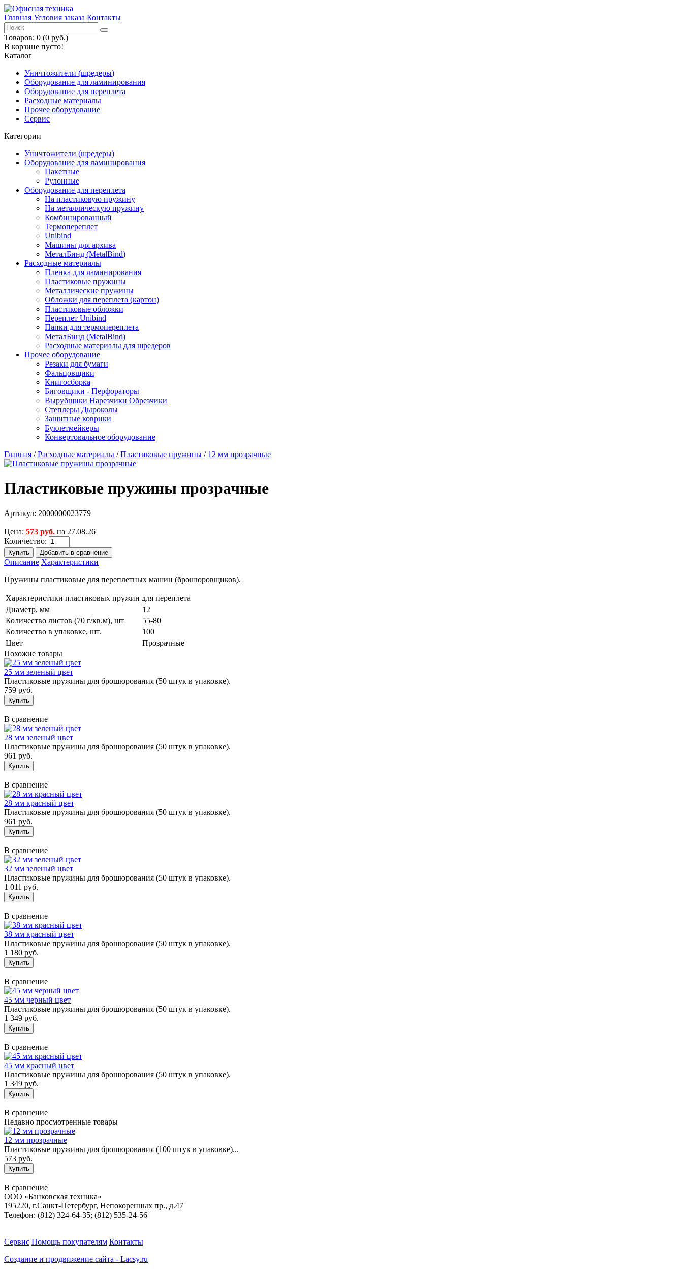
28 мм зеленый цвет (38, 737)
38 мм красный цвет (39, 934)
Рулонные (62, 180)
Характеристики (70, 562)
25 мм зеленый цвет (38, 672)
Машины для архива (80, 244)
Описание (21, 562)
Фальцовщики (69, 373)
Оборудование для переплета (74, 91)
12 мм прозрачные (239, 454)
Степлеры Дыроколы (81, 409)
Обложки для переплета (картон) (102, 299)
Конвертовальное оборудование (100, 437)
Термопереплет (71, 226)
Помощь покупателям (69, 1241)
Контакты (104, 17)
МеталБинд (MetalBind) (85, 254)
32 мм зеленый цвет (38, 868)
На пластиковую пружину (90, 199)
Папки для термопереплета (92, 327)
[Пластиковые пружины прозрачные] (70, 463)
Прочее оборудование (62, 109)
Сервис (37, 118)
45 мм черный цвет (37, 999)
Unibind (58, 235)
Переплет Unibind (75, 318)
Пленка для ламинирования (93, 272)
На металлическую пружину (94, 208)
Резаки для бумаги (76, 363)
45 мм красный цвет (39, 1065)
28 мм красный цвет (39, 803)
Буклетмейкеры (72, 427)
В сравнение (26, 719)
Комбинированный (78, 217)
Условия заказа (59, 17)
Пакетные (62, 171)
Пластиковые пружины (85, 281)
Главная (17, 17)
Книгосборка (67, 382)
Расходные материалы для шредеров (108, 345)
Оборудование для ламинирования (84, 82)
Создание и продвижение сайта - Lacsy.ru (76, 1259)
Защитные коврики (78, 418)
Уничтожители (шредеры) (69, 73)
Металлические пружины (89, 290)
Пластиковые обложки (84, 309)
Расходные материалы (62, 100)
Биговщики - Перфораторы (92, 391)
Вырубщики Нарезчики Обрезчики (106, 400)
